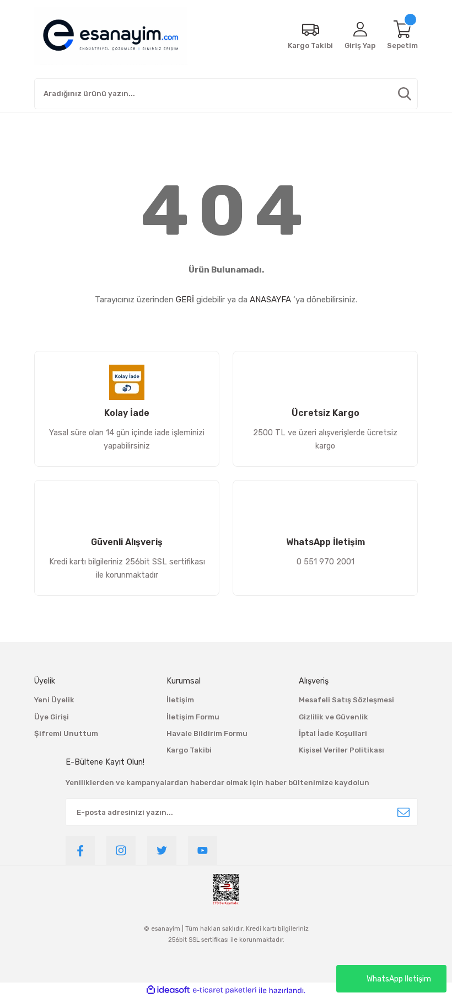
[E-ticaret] (224, 990)
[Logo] (110, 36)
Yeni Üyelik (54, 700)
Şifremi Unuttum (66, 733)
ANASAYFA (270, 300)
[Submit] (403, 812)
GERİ (185, 300)
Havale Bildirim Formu (206, 733)
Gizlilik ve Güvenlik (333, 717)
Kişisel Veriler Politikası (341, 750)
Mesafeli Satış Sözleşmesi (346, 700)
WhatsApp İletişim (399, 979)
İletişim (180, 700)
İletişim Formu (192, 717)
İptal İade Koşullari (333, 733)
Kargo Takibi (189, 750)
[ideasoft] (168, 990)
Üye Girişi (51, 717)
